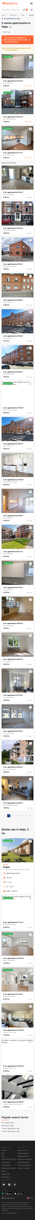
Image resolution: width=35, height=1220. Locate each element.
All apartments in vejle (12, 18)
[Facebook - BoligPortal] (3, 1184)
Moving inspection (23, 1153)
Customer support (23, 1162)
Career (3, 1171)
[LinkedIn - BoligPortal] (9, 1184)
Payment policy (6, 1165)
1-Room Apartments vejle (10, 1128)
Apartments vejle (7, 1126)
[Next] (30, 815)
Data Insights (5, 1177)
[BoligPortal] (9, 3)
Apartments (13, 15)
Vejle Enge (6, 32)
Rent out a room (22, 1150)
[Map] (32, 10)
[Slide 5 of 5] (19, 76)
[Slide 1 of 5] (15, 76)
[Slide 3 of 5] (17, 76)
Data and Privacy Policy (8, 1159)
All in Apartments (7, 1123)
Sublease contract (23, 1156)
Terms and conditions (24, 1165)
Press (3, 1156)
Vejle (22, 15)
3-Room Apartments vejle (10, 1131)
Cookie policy (5, 1162)
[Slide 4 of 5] (18, 76)
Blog (2, 1153)
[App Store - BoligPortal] (19, 1193)
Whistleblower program (8, 1168)
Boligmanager (5, 1174)
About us (4, 1150)
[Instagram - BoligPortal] (14, 1184)
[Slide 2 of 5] (16, 76)
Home (3, 15)
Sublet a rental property (25, 1159)
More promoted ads (8, 163)
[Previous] (4, 815)
